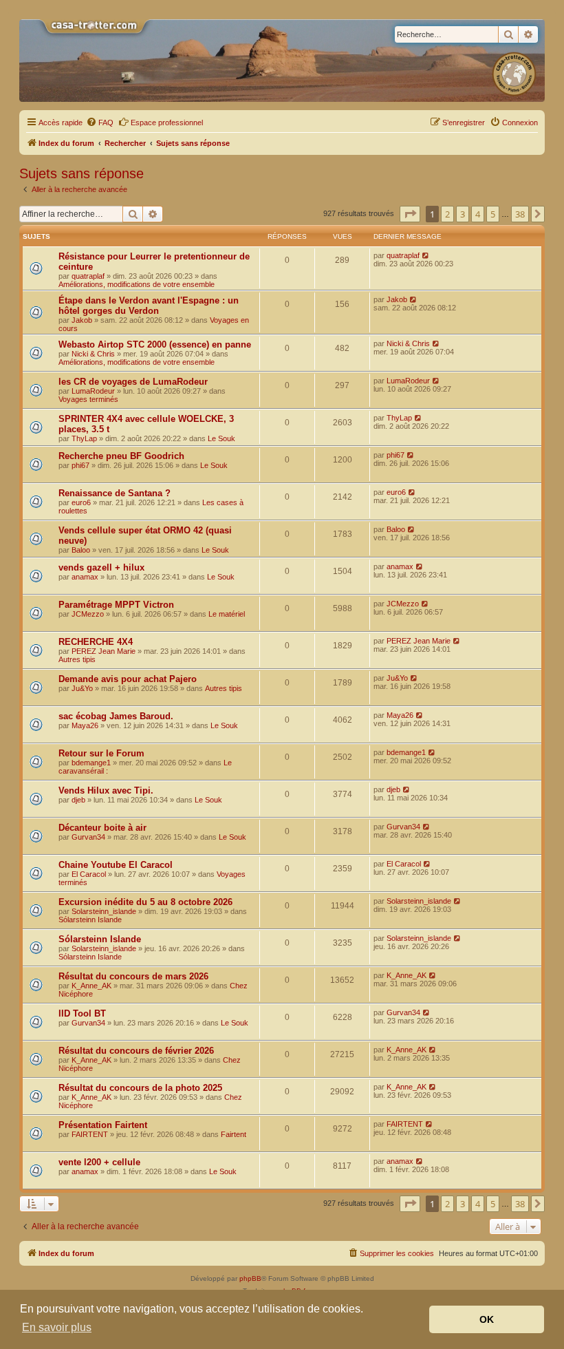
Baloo (81, 550)
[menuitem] (99, 122)
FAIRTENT (90, 1134)
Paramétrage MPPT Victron (116, 604)
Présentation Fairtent (102, 1125)
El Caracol (89, 874)
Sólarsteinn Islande (90, 919)
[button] (410, 214)
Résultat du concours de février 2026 (136, 1050)
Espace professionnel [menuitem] (167, 122)
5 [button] (492, 214)
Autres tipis (77, 659)
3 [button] (462, 214)
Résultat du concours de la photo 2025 (140, 1088)
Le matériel (226, 614)
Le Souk (221, 438)
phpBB (250, 1278)
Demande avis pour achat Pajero (127, 679)
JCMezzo (88, 614)
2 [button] (447, 214)
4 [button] (477, 214)
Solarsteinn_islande (104, 911)
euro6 (81, 502)
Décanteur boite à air (102, 827)
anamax (85, 577)
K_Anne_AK (91, 985)
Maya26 (85, 725)
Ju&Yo (82, 688)
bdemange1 (91, 762)
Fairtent (233, 1134)
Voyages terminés (88, 399)
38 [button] (520, 214)
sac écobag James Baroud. (115, 716)
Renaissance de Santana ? (114, 493)
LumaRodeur (93, 391)
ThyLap (84, 438)
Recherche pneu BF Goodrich (121, 456)
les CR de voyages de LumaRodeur (133, 381)
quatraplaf (88, 276)
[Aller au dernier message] (426, 255)
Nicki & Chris (93, 354)
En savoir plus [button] (56, 1327)
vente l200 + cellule (99, 1162)
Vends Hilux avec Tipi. (105, 790)
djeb (78, 800)
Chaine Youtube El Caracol (115, 865)
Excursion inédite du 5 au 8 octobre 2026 (145, 902)
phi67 (80, 465)
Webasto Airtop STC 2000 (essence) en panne (154, 344)
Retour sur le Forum (101, 753)
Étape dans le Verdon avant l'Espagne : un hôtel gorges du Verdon (148, 305)
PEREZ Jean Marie (103, 651)
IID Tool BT (82, 1013)
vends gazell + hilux (101, 567)
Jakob (82, 320)
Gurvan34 (88, 837)
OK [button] (486, 1319)
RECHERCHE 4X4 (95, 642)
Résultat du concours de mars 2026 (133, 976)
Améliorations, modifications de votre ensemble (136, 284)
